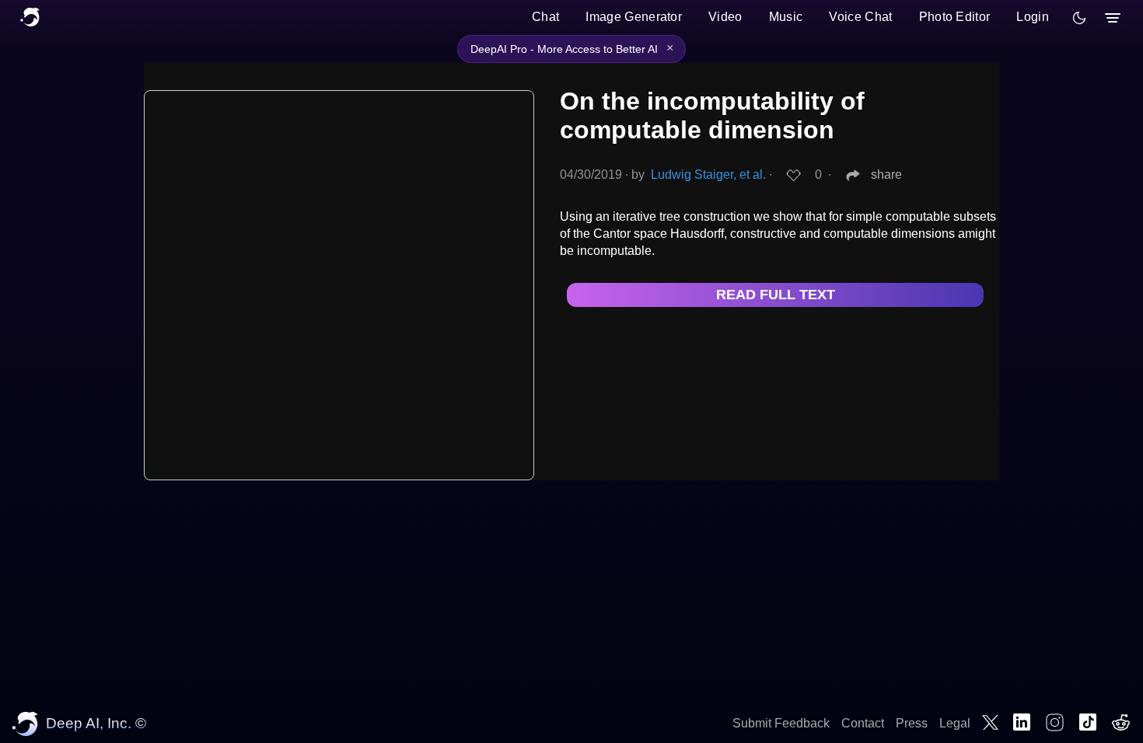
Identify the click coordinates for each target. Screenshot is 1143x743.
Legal (954, 723)
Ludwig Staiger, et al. (708, 174)
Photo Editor (955, 16)
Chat (545, 16)
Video (725, 16)
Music (786, 16)
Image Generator (633, 16)
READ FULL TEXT (775, 294)
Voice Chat (860, 16)
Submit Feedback (781, 723)
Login (1032, 16)
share (886, 174)
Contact (862, 723)
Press (912, 723)
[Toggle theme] (1079, 17)
